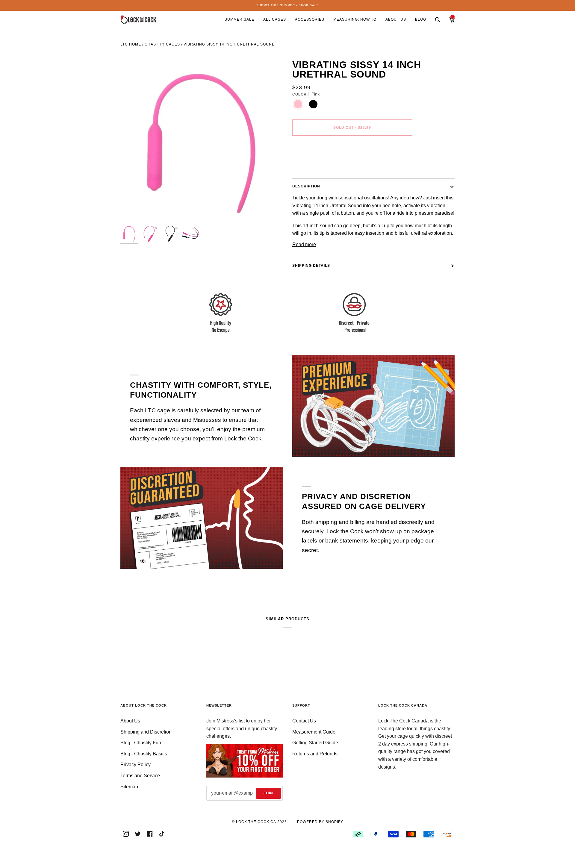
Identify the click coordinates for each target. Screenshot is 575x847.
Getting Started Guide (315, 742)
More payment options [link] (315, 164)
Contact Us (304, 720)
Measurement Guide (313, 731)
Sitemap (129, 786)
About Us (130, 720)
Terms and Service (140, 775)
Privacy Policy (135, 764)
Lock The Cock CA (256, 822)
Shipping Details (311, 265)
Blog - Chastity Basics (143, 753)
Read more (304, 244)
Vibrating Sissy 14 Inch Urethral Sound (229, 44)
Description (306, 186)
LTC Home (130, 44)
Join (268, 793)
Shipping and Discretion (146, 731)
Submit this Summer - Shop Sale (287, 5)
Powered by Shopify (320, 822)
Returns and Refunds (315, 753)
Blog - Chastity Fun (140, 742)
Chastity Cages (162, 44)
